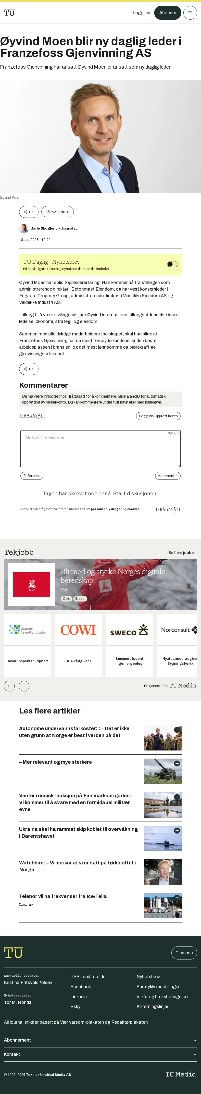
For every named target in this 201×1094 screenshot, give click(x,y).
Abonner (167, 12)
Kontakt (12, 1054)
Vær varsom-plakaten (82, 1022)
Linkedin (78, 996)
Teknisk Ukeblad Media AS (48, 1075)
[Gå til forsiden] (9, 13)
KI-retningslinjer (152, 1006)
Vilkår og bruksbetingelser (163, 996)
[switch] (172, 264)
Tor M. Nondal (18, 1002)
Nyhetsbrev (148, 976)
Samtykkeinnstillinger (158, 986)
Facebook (80, 986)
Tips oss (184, 952)
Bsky (75, 1006)
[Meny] (190, 13)
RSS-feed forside (87, 976)
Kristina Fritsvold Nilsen (28, 982)
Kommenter (60, 211)
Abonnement (17, 1040)
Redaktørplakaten (129, 1022)
